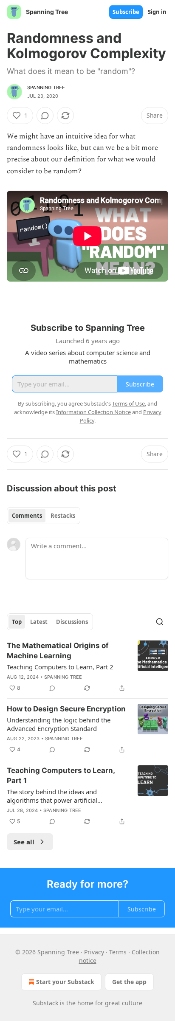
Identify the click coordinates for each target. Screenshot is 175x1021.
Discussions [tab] (72, 622)
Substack (45, 1003)
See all (24, 842)
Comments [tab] (27, 515)
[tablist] (43, 515)
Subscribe (126, 12)
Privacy (94, 952)
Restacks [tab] (63, 515)
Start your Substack (65, 982)
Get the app (129, 982)
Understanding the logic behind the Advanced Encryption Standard (58, 724)
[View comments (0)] (45, 115)
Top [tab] (17, 622)
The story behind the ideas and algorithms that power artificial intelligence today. (52, 795)
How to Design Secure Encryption (66, 709)
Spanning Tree (46, 87)
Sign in (157, 12)
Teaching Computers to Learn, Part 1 (61, 775)
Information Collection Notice (93, 412)
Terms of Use (128, 403)
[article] (87, 666)
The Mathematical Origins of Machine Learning (58, 650)
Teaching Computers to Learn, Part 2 (60, 667)
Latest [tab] (39, 622)
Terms (118, 952)
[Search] (159, 621)
